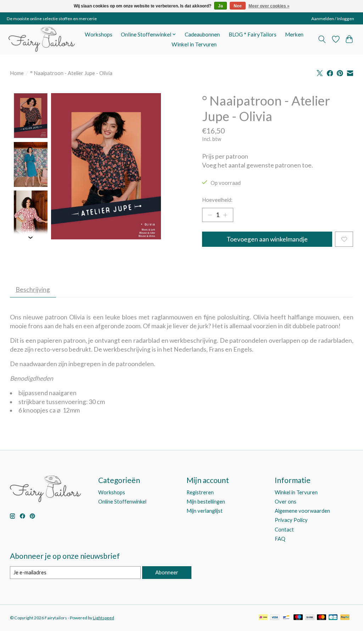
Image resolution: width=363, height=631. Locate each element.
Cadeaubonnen (202, 34)
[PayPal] (345, 617)
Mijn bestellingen (205, 502)
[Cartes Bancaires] (333, 617)
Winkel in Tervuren (194, 44)
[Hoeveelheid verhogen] (225, 215)
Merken (294, 34)
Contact (284, 530)
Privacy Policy (291, 520)
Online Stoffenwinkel (122, 502)
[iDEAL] (263, 617)
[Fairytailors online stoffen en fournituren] (42, 39)
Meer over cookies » (269, 6)
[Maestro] (298, 617)
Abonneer (166, 572)
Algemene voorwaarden (302, 511)
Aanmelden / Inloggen (332, 18)
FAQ (280, 539)
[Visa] (274, 617)
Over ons (285, 502)
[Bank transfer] (309, 617)
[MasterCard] (321, 617)
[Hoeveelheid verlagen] (210, 215)
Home (17, 73)
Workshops (98, 34)
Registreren (200, 492)
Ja (220, 6)
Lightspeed (103, 617)
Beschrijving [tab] (33, 289)
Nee (238, 6)
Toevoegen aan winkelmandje (267, 239)
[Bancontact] (286, 617)
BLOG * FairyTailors (253, 34)
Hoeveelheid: (217, 200)
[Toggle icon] (322, 39)
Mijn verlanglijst (204, 511)
